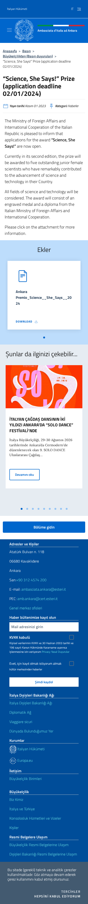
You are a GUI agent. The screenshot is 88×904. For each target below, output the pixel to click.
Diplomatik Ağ (20, 712)
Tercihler (70, 891)
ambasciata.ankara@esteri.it (43, 589)
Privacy (46, 651)
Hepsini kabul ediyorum (57, 896)
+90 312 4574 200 (31, 580)
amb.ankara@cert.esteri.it (37, 598)
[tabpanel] (44, 297)
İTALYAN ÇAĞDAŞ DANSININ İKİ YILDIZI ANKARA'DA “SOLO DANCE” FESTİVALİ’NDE (41, 425)
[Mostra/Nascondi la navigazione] (9, 30)
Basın (26, 51)
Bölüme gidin (44, 527)
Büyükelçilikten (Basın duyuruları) (28, 56)
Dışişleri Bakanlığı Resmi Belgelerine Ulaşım (43, 854)
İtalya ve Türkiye (22, 809)
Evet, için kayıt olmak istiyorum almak (35, 663)
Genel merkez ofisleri (25, 608)
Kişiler (14, 827)
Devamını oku (27, 474)
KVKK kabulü (19, 637)
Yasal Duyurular (60, 651)
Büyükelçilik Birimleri (25, 778)
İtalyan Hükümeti (17, 9)
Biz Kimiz (16, 799)
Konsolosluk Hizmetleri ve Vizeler (35, 818)
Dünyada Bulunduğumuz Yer (31, 731)
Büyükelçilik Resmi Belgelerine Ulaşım (39, 845)
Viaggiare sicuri (20, 721)
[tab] (44, 337)
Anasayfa (10, 51)
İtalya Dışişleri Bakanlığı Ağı (30, 703)
